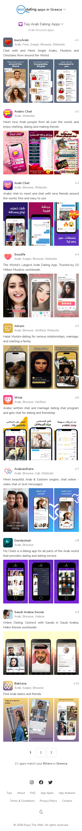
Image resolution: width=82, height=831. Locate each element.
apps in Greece (50, 9)
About (21, 793)
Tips (9, 793)
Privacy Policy (48, 801)
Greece (61, 763)
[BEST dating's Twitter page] (50, 783)
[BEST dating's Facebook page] (41, 783)
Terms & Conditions (22, 801)
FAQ (32, 793)
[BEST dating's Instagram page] (32, 783)
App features (67, 793)
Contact (67, 801)
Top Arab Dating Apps (39, 24)
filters (48, 763)
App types (47, 793)
